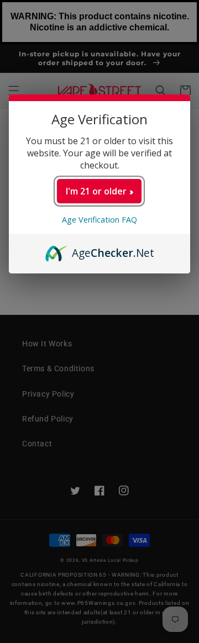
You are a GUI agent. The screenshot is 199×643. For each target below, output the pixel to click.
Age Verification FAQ (99, 219)
